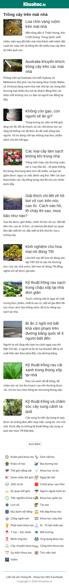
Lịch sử (14, 504)
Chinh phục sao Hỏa (51, 484)
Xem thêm (34, 444)
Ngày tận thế (47, 477)
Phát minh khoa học (22, 525)
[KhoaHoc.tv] (34, 4)
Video (14, 559)
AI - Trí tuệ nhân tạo (51, 525)
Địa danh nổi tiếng (21, 511)
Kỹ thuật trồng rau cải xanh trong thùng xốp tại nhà (43, 370)
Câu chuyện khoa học (22, 545)
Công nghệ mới (19, 518)
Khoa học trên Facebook (48, 577)
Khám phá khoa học (22, 457)
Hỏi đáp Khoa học (50, 511)
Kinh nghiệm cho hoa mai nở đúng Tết (43, 249)
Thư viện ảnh (47, 552)
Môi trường (46, 532)
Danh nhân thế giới (21, 477)
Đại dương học (48, 463)
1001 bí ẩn (16, 484)
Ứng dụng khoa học (51, 539)
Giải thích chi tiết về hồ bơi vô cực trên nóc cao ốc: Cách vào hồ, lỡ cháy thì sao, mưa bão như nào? (33, 206)
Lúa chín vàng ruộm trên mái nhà (42, 24)
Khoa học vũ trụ (49, 470)
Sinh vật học (47, 457)
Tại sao (44, 504)
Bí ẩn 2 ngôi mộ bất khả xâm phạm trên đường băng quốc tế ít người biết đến (44, 331)
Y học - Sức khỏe (20, 532)
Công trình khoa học (51, 545)
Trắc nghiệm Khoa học (22, 498)
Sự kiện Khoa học (21, 552)
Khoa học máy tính (50, 518)
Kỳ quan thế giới (20, 491)
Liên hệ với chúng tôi (18, 577)
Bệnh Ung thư (18, 539)
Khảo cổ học (17, 463)
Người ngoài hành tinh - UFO (51, 491)
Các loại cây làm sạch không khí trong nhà (44, 153)
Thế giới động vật (20, 470)
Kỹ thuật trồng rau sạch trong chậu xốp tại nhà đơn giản (45, 287)
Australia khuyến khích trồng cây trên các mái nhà (45, 66)
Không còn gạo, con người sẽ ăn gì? (42, 113)
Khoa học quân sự (50, 498)
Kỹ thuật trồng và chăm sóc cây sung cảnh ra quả (45, 406)
